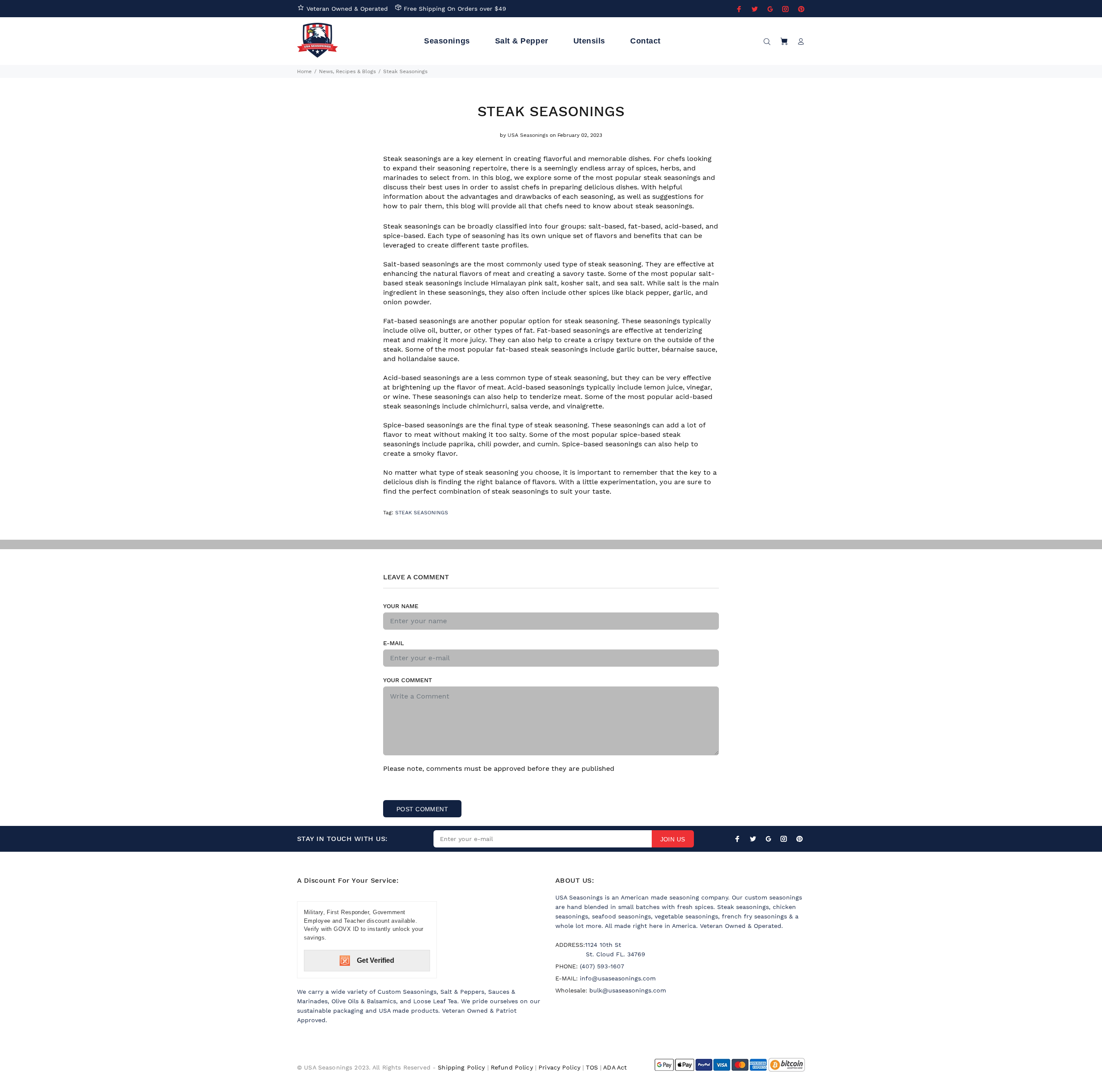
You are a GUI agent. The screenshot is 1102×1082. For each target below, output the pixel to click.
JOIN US (672, 839)
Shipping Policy (461, 1067)
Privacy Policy (559, 1067)
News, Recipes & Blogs (347, 71)
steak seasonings (421, 513)
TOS (591, 1067)
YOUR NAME (400, 606)
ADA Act (615, 1067)
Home (304, 71)
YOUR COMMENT (407, 680)
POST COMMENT (422, 809)
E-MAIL (393, 643)
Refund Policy (512, 1067)
